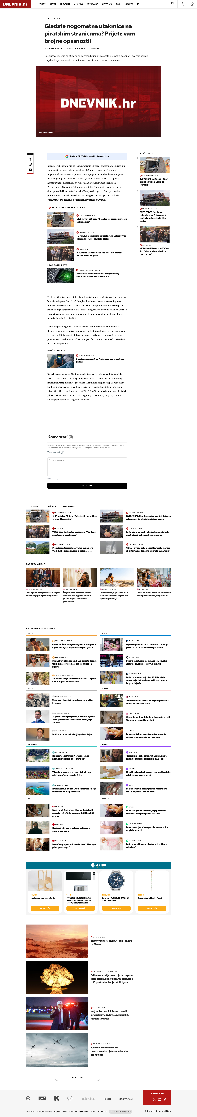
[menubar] (192, 4)
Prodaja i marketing (44, 1111)
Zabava (129, 4)
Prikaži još (77, 1078)
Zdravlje (107, 4)
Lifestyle (78, 4)
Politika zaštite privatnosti (78, 1111)
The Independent (79, 374)
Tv (138, 4)
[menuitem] (192, 4)
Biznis (119, 4)
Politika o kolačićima (98, 1111)
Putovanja (92, 4)
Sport (53, 4)
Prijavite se (87, 485)
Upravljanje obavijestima (122, 1111)
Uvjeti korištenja (60, 1111)
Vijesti (42, 4)
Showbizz (65, 4)
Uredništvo (30, 1111)
